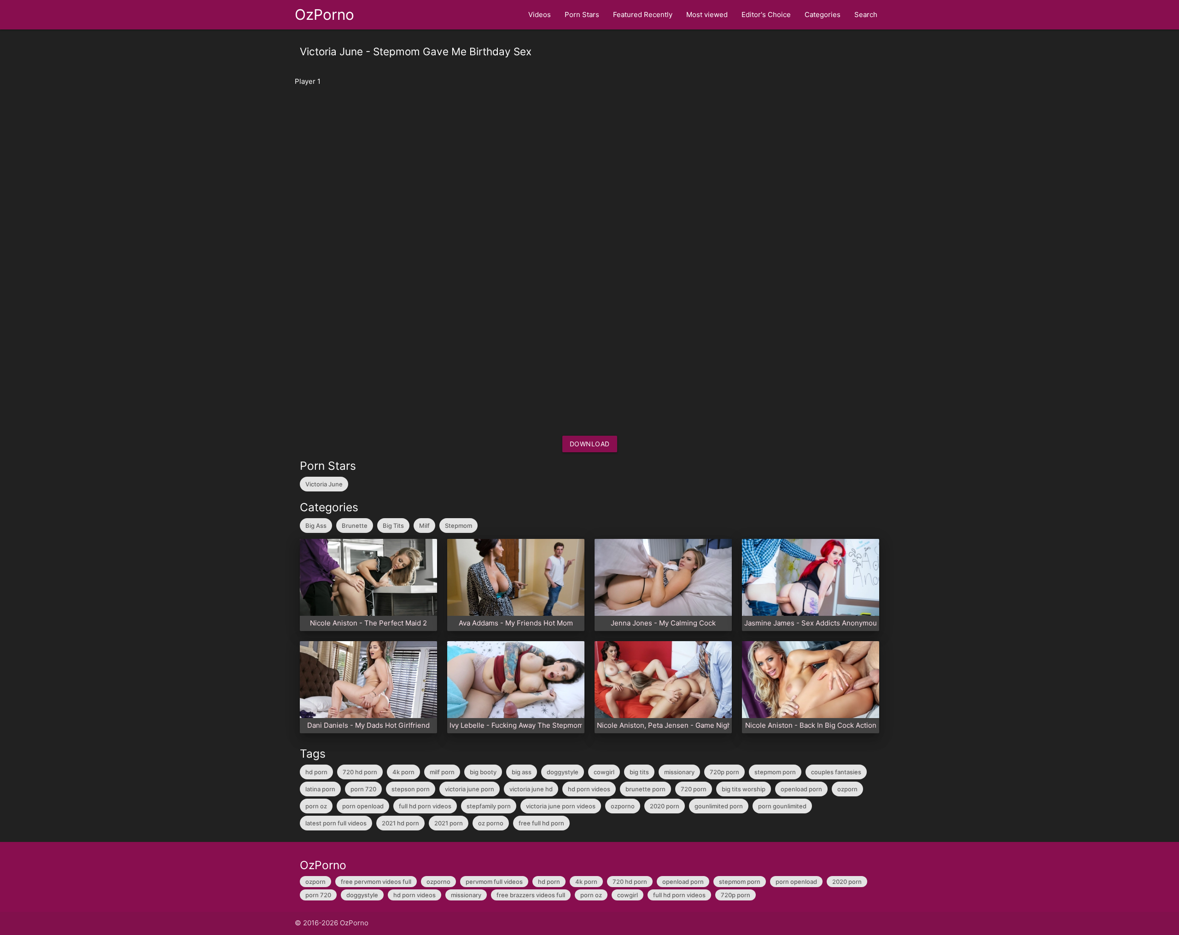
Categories (822, 14)
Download (590, 444)
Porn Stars (582, 14)
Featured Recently (642, 14)
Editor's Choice (766, 14)
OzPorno (324, 14)
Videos (539, 14)
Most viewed (707, 14)
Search (865, 14)
